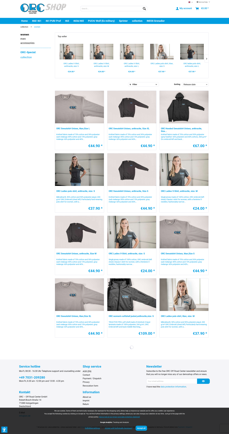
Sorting (177, 84)
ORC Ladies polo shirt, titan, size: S (162, 64)
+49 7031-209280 (32, 377)
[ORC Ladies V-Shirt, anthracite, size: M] (101, 51)
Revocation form (90, 386)
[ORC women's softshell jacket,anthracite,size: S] (131, 294)
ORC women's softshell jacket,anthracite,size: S (131, 316)
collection (26, 57)
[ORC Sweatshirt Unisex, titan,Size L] (79, 107)
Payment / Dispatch (92, 378)
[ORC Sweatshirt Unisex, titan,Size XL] (79, 294)
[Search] (144, 8)
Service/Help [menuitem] (203, 2)
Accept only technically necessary (118, 428)
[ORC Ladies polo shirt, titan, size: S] (162, 51)
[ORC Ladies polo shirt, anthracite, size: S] (79, 169)
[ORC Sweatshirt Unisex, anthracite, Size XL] (131, 107)
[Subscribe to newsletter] (203, 381)
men (23, 38)
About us (87, 397)
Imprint (86, 400)
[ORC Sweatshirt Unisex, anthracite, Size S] (131, 169)
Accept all (141, 428)
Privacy (86, 382)
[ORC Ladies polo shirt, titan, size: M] (184, 294)
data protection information (173, 386)
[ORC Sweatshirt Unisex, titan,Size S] (184, 232)
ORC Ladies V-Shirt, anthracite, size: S (71, 64)
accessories (27, 43)
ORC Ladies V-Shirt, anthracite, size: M (101, 64)
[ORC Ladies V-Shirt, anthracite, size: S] (71, 51)
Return (86, 404)
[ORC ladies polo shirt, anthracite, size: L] (192, 51)
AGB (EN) (87, 371)
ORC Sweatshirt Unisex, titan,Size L (73, 128)
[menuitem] (113, 8)
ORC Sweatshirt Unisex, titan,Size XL (73, 316)
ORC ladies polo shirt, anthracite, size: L (192, 64)
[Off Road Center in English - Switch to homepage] (43, 9)
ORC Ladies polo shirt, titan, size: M (178, 316)
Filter (134, 84)
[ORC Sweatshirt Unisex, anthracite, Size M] (79, 232)
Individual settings (92, 428)
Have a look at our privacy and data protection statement (119, 417)
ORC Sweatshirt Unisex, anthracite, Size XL (129, 128)
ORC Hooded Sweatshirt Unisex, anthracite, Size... (181, 129)
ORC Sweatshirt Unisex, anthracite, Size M (76, 253)
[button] (4, 430)
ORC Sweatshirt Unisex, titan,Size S (178, 253)
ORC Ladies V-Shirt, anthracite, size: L (132, 64)
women (24, 34)
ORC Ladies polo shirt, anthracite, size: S (75, 191)
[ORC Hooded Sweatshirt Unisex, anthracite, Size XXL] (184, 107)
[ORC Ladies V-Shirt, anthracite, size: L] (132, 51)
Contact (86, 375)
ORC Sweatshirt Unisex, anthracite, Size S (128, 191)
